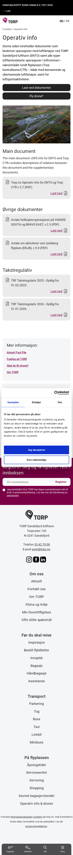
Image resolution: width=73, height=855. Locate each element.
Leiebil (37, 734)
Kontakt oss (36, 589)
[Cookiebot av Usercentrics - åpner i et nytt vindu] (54, 393)
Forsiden (7, 29)
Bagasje (37, 665)
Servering (36, 780)
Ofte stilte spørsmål (37, 619)
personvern (13, 495)
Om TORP (13, 372)
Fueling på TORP (17, 359)
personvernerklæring (36, 826)
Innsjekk (36, 658)
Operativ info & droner (36, 803)
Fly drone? (36, 96)
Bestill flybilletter (36, 650)
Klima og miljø (36, 604)
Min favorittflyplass (36, 612)
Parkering (36, 703)
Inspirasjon (36, 642)
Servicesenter (36, 772)
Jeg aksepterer (36, 449)
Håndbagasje (37, 673)
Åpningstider (36, 765)
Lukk (8, 10)
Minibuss (36, 742)
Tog (36, 711)
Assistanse (36, 681)
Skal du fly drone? (18, 365)
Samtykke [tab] (13, 402)
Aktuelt (36, 581)
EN (67, 21)
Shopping (37, 788)
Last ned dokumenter (36, 88)
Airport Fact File (16, 352)
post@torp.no (41, 549)
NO (61, 21)
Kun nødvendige (36, 459)
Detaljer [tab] (36, 402)
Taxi (36, 726)
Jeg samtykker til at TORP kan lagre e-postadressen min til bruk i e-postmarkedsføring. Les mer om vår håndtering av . (37, 492)
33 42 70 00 (42, 544)
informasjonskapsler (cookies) (26, 816)
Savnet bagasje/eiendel (36, 795)
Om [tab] (60, 402)
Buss (36, 719)
